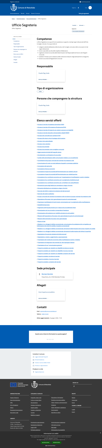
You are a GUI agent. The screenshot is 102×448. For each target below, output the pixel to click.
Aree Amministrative (15, 400)
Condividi (74, 25)
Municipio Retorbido (47, 274)
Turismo (32, 412)
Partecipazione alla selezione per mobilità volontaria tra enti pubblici (56, 213)
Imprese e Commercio (36, 405)
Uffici (11, 402)
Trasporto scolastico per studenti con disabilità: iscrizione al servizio (56, 248)
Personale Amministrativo (16, 410)
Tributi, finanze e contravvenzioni (59, 402)
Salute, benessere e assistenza (58, 407)
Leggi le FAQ (34, 427)
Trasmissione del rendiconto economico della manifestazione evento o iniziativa (59, 240)
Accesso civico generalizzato (45, 141)
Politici (11, 407)
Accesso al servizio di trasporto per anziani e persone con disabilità (55, 130)
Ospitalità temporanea (44, 205)
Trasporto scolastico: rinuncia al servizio (48, 259)
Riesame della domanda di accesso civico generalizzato (52, 219)
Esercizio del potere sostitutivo (46, 194)
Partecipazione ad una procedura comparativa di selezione (53, 210)
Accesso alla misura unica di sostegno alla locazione (51, 138)
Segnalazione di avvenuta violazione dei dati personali (52, 234)
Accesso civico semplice (44, 144)
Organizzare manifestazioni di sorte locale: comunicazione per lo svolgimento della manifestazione (64, 202)
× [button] (100, 432)
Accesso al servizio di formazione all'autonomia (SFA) (52, 127)
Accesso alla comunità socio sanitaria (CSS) (49, 136)
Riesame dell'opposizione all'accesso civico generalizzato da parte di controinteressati (60, 216)
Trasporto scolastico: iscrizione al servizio (49, 256)
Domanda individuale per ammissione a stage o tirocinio (52, 188)
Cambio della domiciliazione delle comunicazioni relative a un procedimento (58, 158)
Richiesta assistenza (35, 430)
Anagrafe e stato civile (36, 397)
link (64, 439)
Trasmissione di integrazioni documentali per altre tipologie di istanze (56, 242)
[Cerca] (90, 7)
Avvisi (73, 402)
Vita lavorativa (34, 402)
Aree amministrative (31, 19)
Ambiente (53, 405)
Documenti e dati (14, 412)
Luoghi (73, 409)
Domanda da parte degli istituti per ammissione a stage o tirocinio (55, 185)
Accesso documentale (43, 147)
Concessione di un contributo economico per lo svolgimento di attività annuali (58, 180)
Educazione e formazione (57, 397)
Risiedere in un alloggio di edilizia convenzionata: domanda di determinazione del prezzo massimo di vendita (66, 229)
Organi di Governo (14, 397)
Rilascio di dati (41, 221)
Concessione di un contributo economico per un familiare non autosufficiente (58, 183)
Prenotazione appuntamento (37, 422)
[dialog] (51, 439)
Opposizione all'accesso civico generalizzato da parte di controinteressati (57, 199)
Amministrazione (21, 19)
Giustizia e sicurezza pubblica (58, 400)
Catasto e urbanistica (36, 410)
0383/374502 (45, 314)
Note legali (53, 427)
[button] (51, 445)
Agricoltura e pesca (55, 412)
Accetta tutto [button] (45, 442)
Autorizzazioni (54, 410)
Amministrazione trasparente (58, 422)
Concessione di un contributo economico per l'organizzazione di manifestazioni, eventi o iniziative (63, 177)
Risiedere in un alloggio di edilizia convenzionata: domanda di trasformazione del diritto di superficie (64, 231)
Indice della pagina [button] (18, 36)
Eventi (73, 412)
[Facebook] (77, 8)
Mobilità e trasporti (35, 415)
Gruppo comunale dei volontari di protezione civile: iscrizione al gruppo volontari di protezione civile (64, 196)
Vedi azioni (81, 25)
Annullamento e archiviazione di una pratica (49, 155)
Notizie (73, 397)
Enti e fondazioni (14, 405)
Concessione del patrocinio (45, 166)
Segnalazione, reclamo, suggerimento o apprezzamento (52, 237)
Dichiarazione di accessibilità (58, 430)
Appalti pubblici (34, 407)
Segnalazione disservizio (36, 425)
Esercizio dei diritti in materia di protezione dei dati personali (54, 191)
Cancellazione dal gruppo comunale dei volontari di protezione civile (56, 160)
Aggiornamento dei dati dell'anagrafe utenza (49, 152)
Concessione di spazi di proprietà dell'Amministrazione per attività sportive (57, 174)
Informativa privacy (55, 425)
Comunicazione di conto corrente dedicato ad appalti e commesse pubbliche (58, 163)
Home (13, 19)
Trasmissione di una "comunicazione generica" (50, 245)
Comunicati (74, 400)
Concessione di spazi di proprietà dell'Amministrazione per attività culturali (57, 172)
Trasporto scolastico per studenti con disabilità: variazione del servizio (56, 253)
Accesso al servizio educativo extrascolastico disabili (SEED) (53, 133)
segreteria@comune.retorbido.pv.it (48, 311)
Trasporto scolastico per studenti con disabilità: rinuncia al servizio (55, 251)
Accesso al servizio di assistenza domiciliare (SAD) (51, 124)
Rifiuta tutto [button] (56, 442)
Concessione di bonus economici (46, 169)
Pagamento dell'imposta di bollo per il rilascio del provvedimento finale (57, 208)
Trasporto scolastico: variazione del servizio (49, 262)
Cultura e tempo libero (36, 400)
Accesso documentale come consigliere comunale (51, 149)
